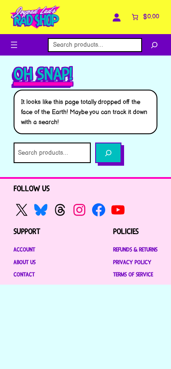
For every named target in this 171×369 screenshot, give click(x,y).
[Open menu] (14, 45)
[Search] (154, 45)
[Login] (116, 17)
